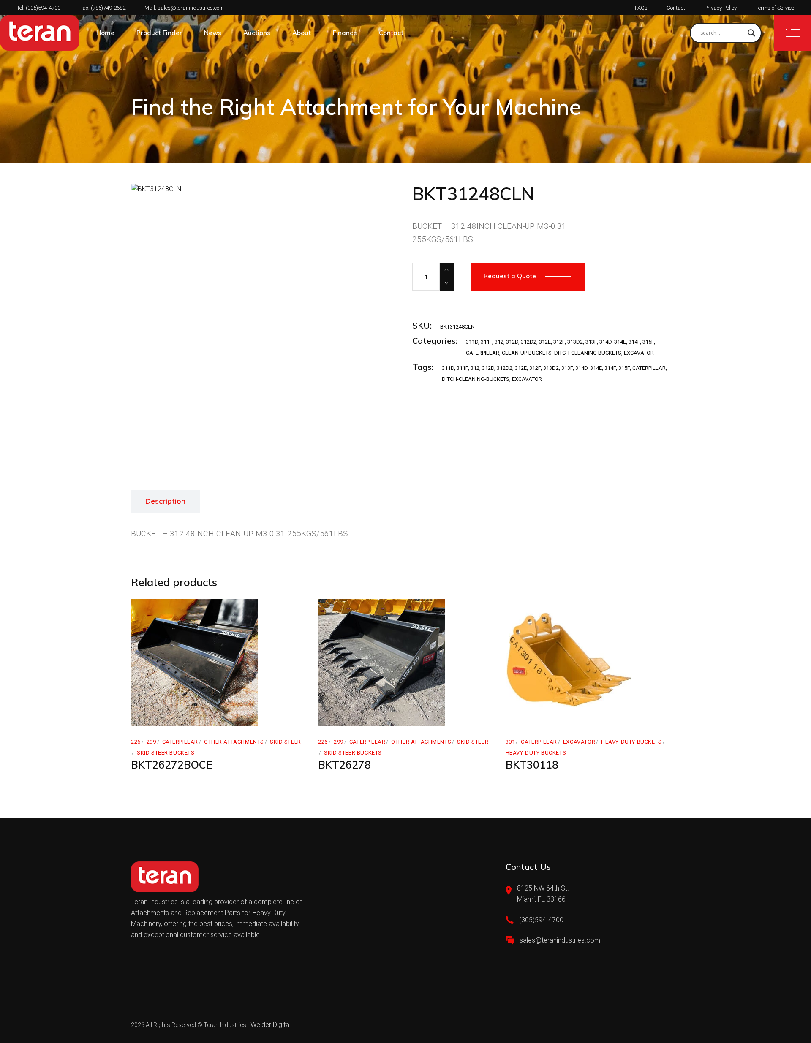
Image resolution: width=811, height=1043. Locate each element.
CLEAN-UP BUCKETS (527, 353)
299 (151, 742)
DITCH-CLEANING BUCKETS (587, 353)
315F (648, 342)
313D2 (575, 342)
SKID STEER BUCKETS (166, 753)
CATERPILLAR (482, 353)
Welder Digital (270, 1025)
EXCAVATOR (639, 353)
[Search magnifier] (751, 33)
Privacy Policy (720, 8)
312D (512, 342)
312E (545, 342)
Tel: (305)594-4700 (38, 8)
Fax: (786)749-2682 (102, 8)
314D (605, 342)
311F (486, 342)
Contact (676, 8)
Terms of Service (775, 8)
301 (510, 742)
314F (634, 342)
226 (136, 742)
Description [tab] (165, 501)
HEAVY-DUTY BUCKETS (631, 742)
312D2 (528, 342)
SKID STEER (285, 742)
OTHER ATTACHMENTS (234, 742)
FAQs (641, 8)
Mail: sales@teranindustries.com (184, 8)
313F (591, 342)
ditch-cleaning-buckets (475, 379)
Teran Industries (225, 1024)
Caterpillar (649, 368)
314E (620, 342)
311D (472, 342)
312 (499, 342)
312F (559, 342)
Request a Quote (510, 276)
